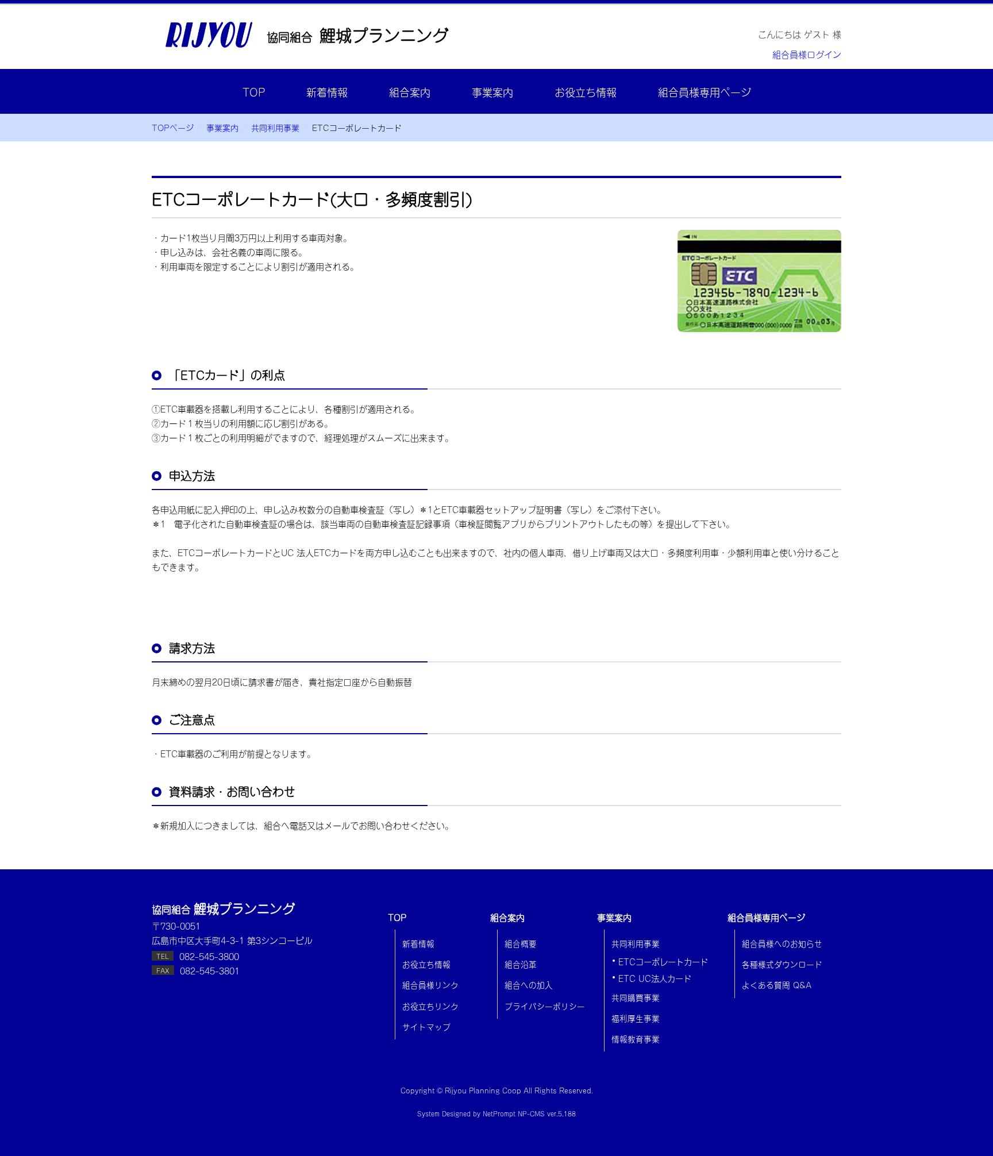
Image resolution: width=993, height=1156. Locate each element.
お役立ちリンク (430, 1005)
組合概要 (521, 943)
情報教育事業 (635, 1038)
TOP (254, 91)
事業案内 (492, 91)
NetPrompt (499, 1113)
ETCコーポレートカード (663, 961)
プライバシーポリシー (545, 1005)
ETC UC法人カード (654, 978)
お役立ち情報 (586, 91)
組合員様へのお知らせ (782, 943)
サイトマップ (426, 1026)
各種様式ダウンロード (782, 963)
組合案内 (409, 91)
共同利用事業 (275, 127)
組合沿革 (521, 963)
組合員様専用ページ (704, 91)
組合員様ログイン (806, 54)
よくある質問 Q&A (776, 984)
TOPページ (173, 127)
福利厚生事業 (635, 1017)
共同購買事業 (635, 997)
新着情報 (327, 91)
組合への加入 (529, 984)
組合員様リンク (430, 984)
